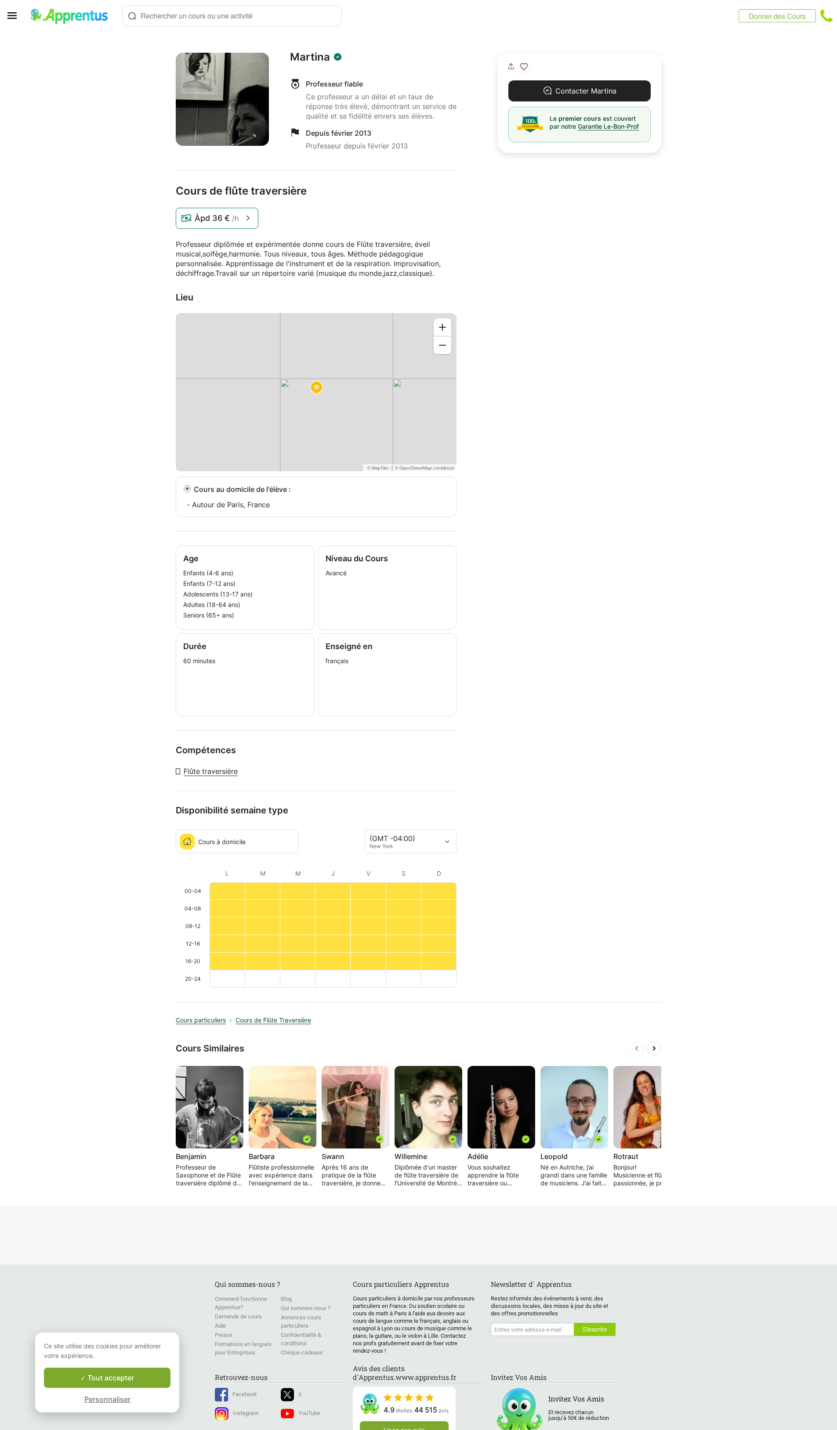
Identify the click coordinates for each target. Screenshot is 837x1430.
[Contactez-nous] (826, 16)
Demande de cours (238, 1316)
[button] (524, 66)
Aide (220, 1325)
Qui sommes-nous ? (305, 1308)
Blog (286, 1299)
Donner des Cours (777, 16)
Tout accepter (110, 1377)
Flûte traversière (211, 771)
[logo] (73, 16)
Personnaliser (107, 1399)
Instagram (245, 1413)
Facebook (244, 1394)
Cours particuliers (201, 1020)
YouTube (309, 1413)
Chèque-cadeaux (301, 1352)
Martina (310, 57)
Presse (223, 1335)
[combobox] (232, 15)
